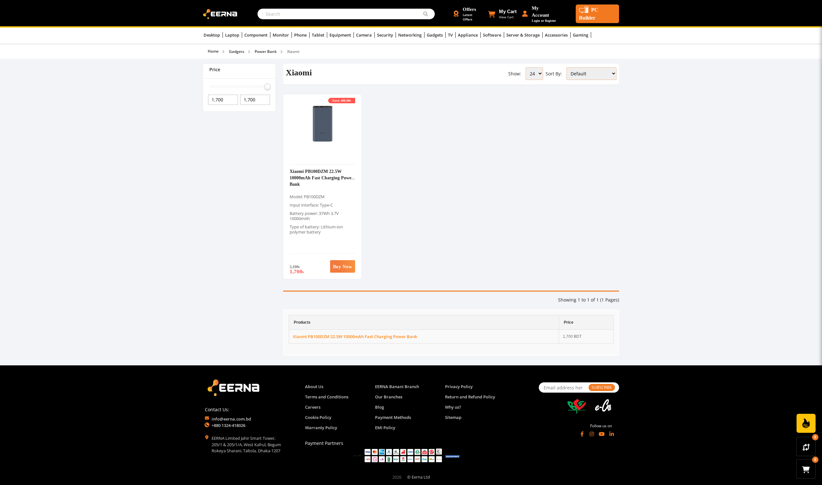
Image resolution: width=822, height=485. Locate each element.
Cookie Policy (318, 417)
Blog (379, 407)
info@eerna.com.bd (231, 419)
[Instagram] (591, 434)
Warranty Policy (321, 427)
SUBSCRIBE (601, 387)
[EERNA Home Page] (221, 13)
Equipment (340, 35)
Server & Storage (523, 35)
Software (492, 35)
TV (451, 35)
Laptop (232, 35)
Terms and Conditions (326, 397)
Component (256, 35)
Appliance (468, 35)
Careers (312, 407)
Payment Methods (393, 417)
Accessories (557, 35)
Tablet (318, 35)
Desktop (212, 35)
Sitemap (453, 417)
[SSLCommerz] (406, 455)
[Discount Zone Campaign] (806, 423)
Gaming (581, 35)
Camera (364, 35)
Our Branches (388, 397)
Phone (301, 35)
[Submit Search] (425, 14)
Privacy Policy (459, 386)
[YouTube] (602, 434)
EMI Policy (385, 427)
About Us (314, 386)
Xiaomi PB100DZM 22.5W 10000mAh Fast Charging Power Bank (321, 177)
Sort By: (554, 74)
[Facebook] (582, 434)
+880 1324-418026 (228, 425)
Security (385, 35)
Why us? (453, 407)
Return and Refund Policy (470, 397)
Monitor (281, 35)
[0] (806, 446)
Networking (410, 35)
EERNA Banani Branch (397, 386)
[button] (502, 14)
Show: (514, 74)
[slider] (267, 86)
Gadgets (435, 35)
